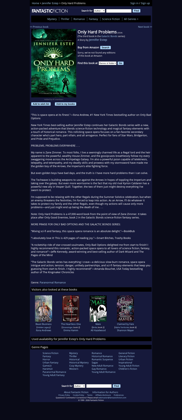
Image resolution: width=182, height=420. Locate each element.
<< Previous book (39, 26)
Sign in (134, 3)
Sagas (95, 362)
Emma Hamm (71, 330)
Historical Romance (102, 356)
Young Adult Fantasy (54, 375)
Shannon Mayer (125, 330)
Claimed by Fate (125, 324)
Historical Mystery (79, 362)
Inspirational (125, 362)
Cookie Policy (78, 395)
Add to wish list (41, 104)
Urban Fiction (126, 359)
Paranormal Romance (53, 282)
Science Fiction (111, 19)
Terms (89, 395)
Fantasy (93, 19)
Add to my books (65, 104)
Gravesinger (67, 327)
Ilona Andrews (43, 330)
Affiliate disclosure (103, 395)
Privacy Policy (64, 395)
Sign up (145, 3)
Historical (74, 359)
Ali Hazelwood (98, 330)
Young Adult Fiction (129, 365)
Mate (98, 324)
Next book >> (145, 26)
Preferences (119, 395)
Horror (46, 359)
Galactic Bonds (109, 36)
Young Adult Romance (103, 372)
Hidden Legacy (43, 327)
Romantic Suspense (102, 359)
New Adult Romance (102, 365)
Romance (79, 19)
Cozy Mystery (76, 365)
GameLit (47, 365)
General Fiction (127, 353)
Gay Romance (99, 368)
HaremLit (48, 368)
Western (73, 368)
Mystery (52, 19)
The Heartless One (71, 324)
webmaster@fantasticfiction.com (112, 397)
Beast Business (44, 324)
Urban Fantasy (50, 362)
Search (105, 47)
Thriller (65, 19)
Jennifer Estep (98, 40)
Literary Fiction (127, 356)
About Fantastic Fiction (76, 392)
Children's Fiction (128, 368)
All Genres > (132, 19)
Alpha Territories (122, 327)
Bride (95, 327)
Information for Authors (105, 392)
